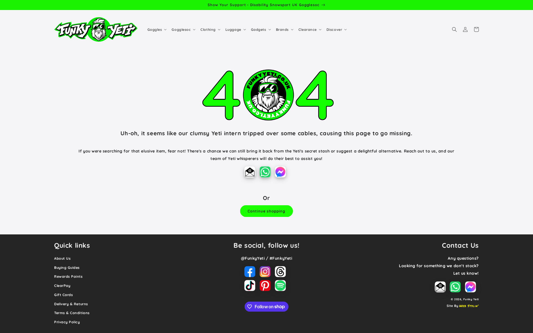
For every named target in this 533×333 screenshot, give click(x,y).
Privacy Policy (67, 322)
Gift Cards (63, 294)
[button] (156, 29)
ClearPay (62, 285)
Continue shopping (266, 211)
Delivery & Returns (71, 304)
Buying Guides (67, 267)
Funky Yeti (471, 299)
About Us (62, 258)
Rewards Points (68, 276)
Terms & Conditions (72, 313)
